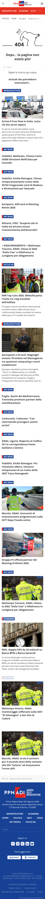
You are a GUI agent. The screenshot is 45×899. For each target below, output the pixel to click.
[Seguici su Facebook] (13, 844)
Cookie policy (30, 888)
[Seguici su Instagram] (18, 844)
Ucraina (22, 18)
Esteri (33, 11)
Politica (17, 818)
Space (40, 818)
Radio (16, 857)
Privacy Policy (15, 888)
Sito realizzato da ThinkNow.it (31, 898)
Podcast (31, 857)
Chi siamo (30, 892)
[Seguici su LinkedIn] (27, 844)
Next (29, 818)
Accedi (40, 892)
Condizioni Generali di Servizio (22, 884)
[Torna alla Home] (23, 3)
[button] (3, 3)
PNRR (13, 18)
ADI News (8, 149)
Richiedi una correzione (13, 892)
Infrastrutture (9, 11)
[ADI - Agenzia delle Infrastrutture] (23, 792)
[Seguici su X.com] (22, 844)
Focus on (9, 264)
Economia (23, 11)
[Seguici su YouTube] (32, 844)
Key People (15, 822)
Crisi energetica (35, 18)
